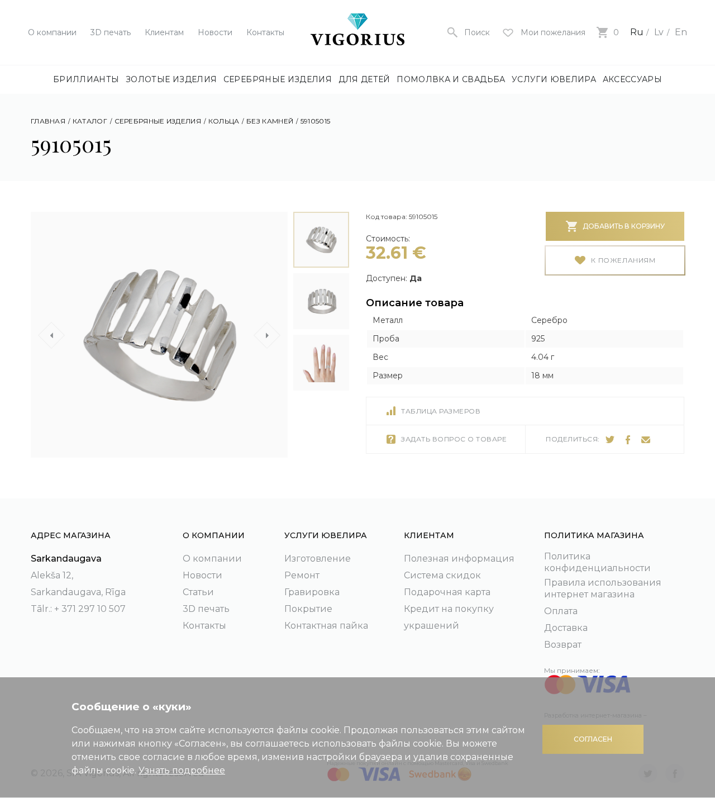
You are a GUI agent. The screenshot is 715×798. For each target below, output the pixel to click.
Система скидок (442, 575)
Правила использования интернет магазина (602, 588)
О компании (52, 32)
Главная (48, 121)
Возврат (562, 644)
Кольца (224, 121)
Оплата (561, 611)
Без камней (269, 121)
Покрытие (308, 609)
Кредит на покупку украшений (449, 617)
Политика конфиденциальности (597, 562)
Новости (215, 32)
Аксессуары (632, 79)
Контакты (265, 32)
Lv (659, 32)
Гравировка (312, 592)
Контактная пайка (326, 625)
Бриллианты (86, 79)
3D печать (110, 32)
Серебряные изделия (277, 79)
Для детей (364, 79)
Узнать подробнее (182, 770)
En (681, 32)
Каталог (90, 121)
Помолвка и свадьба (451, 79)
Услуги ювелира (554, 79)
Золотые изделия (171, 79)
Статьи (198, 592)
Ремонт (302, 575)
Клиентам (164, 32)
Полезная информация (459, 558)
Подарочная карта (447, 592)
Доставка (566, 628)
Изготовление (317, 558)
